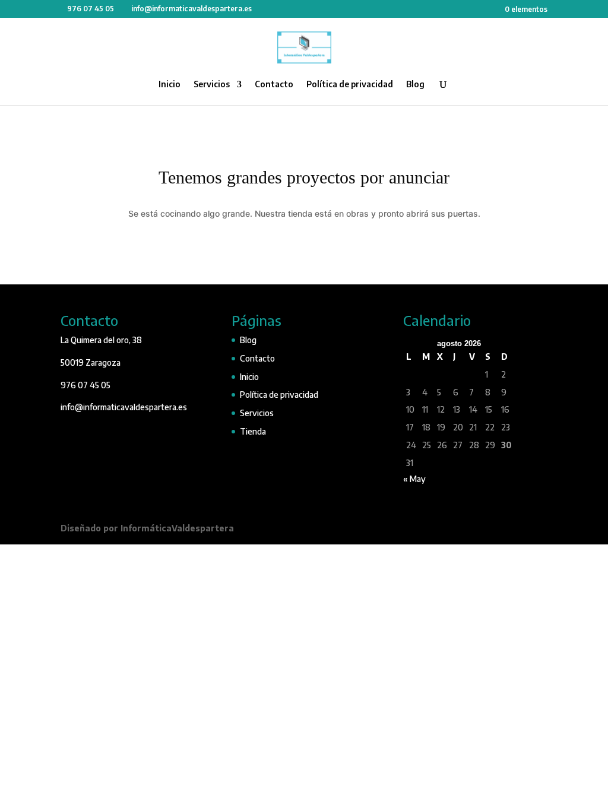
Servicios (212, 84)
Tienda (253, 431)
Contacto (274, 84)
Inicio (169, 84)
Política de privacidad (349, 84)
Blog (415, 84)
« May (414, 479)
